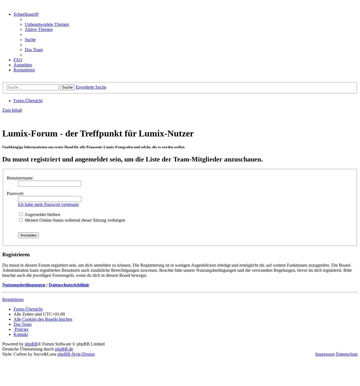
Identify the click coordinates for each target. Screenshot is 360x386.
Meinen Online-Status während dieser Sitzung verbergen (74, 220)
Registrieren (13, 299)
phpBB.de (64, 349)
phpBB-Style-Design (76, 354)
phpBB (31, 344)
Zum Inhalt (12, 110)
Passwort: (15, 193)
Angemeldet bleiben (42, 214)
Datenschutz (347, 354)
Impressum (325, 354)
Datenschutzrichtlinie (69, 284)
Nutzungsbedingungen (23, 284)
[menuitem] (47, 24)
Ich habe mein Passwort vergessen (48, 204)
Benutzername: (20, 178)
